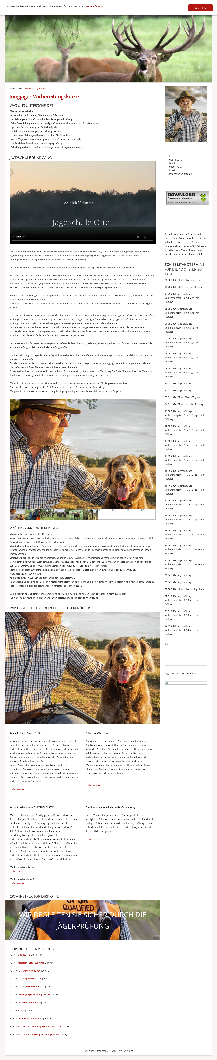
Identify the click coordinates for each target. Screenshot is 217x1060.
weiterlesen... (17, 870)
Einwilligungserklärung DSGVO (34, 994)
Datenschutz (126, 1051)
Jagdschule (40, 88)
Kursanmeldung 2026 (29, 970)
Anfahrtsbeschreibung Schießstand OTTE (39, 1026)
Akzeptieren (200, 7)
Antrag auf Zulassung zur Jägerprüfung (38, 1034)
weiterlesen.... (17, 788)
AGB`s (21, 1010)
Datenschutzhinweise (29, 1002)
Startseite (28, 88)
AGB (113, 1051)
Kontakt (89, 1051)
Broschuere (24, 954)
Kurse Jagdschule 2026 (30, 978)
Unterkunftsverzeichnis (30, 1018)
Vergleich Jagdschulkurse (31, 962)
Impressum (102, 1051)
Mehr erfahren (94, 6)
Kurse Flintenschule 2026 (31, 986)
